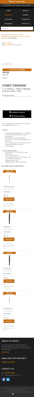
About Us (25, 10)
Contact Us (26, 23)
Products (8, 15)
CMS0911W (8, 308)
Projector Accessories (17, 36)
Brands (25, 15)
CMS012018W (9, 187)
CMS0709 (7, 268)
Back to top (12, 388)
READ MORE (5, 352)
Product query (8, 64)
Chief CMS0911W (8, 311)
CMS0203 (7, 227)
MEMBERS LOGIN (10, 5)
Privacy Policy (25, 388)
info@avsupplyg (9, 375)
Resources (9, 23)
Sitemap (18, 388)
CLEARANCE (8, 19)
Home (8, 10)
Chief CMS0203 (8, 229)
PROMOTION (25, 19)
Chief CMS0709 (8, 270)
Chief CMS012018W (9, 189)
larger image (7, 44)
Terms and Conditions (13, 390)
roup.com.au (16, 375)
